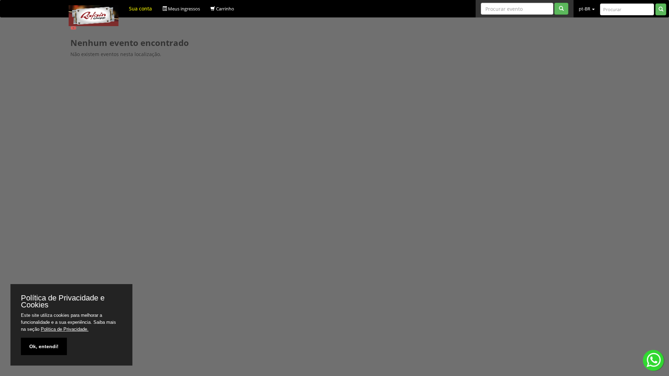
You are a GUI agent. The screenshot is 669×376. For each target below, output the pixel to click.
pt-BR (585, 9)
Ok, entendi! (44, 346)
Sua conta (140, 8)
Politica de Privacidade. (65, 329)
